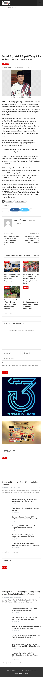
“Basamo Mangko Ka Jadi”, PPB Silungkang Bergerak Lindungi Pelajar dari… (25, 655)
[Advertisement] (21, 31)
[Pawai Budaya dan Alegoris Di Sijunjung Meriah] (6, 510)
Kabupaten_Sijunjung (20, 201)
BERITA (6, 262)
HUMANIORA (5, 63)
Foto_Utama (9, 201)
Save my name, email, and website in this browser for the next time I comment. (20, 367)
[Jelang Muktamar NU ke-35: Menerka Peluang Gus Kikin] (21, 468)
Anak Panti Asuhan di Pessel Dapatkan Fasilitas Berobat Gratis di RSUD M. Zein (12, 240)
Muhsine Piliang (23, 674)
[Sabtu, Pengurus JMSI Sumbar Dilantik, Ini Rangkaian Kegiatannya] (12, 266)
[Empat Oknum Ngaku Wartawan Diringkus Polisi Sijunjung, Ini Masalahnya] (6, 637)
